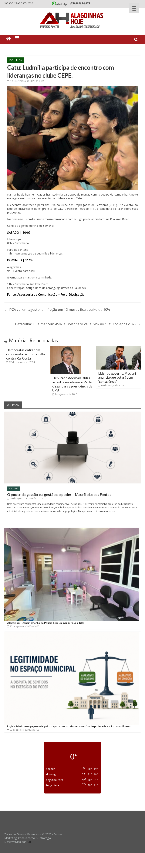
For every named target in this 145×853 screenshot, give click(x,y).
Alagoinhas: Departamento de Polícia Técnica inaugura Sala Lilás (45, 622)
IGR (29, 842)
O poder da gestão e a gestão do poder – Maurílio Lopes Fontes (59, 494)
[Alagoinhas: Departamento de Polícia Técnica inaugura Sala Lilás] (71, 529)
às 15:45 (27, 81)
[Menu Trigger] (134, 8)
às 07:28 (24, 729)
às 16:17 (24, 626)
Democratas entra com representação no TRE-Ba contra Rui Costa (25, 354)
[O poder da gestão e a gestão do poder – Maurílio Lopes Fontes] (72, 413)
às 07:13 (26, 498)
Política (15, 60)
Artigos (13, 488)
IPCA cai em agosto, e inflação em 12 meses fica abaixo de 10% (57, 309)
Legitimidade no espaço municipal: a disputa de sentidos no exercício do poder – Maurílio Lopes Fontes (69, 726)
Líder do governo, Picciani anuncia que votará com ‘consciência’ (117, 377)
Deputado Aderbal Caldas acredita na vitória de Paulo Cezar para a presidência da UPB (72, 384)
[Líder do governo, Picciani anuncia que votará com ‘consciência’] (118, 348)
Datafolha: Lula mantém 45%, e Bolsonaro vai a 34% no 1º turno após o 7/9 (78, 324)
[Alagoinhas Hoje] (72, 11)
